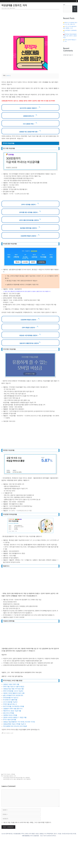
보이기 (8, 75)
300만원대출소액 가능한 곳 (10, 697)
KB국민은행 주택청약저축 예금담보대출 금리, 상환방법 (16, 777)
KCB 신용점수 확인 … (29, 124)
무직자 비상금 (6, 774)
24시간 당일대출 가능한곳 (10, 702)
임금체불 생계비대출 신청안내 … (29, 228)
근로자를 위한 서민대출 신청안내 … (29, 212)
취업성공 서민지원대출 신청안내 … (29, 335)
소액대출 (13, 774)
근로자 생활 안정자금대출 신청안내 (29, 220)
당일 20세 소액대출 (8, 713)
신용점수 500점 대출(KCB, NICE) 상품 (13, 693)
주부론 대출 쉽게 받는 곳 (10, 704)
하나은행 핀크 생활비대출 (10, 699)
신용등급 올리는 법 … (29, 116)
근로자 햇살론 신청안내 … (29, 327)
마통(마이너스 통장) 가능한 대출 (12, 710)
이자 (15, 776)
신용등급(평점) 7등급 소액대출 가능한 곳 (14, 724)
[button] (76, 1)
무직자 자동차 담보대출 (9, 719)
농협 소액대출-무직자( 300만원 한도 (13, 695)
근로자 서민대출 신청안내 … (29, 204)
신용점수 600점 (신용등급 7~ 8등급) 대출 (14, 717)
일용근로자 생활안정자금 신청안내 (29, 343)
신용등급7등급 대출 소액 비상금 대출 (13, 688)
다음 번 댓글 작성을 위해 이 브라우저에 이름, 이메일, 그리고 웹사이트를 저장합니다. (27, 822)
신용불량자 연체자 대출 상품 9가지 (12, 708)
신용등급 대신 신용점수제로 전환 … (29, 131)
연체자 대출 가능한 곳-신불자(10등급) (13, 686)
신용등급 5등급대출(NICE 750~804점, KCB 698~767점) (19, 721)
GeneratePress (51, 835)
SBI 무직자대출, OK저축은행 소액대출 (13, 706)
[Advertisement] (30, 22)
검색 (64, 4)
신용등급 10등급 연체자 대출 (11, 684)
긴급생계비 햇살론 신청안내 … (29, 236)
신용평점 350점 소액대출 (10, 715)
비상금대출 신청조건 (8, 776)
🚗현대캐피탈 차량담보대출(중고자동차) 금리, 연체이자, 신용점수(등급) (70, 36)
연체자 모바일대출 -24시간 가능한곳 (13, 691)
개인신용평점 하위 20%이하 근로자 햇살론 (15, 726)
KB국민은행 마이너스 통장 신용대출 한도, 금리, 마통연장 (17, 779)
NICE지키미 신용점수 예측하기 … (29, 108)
